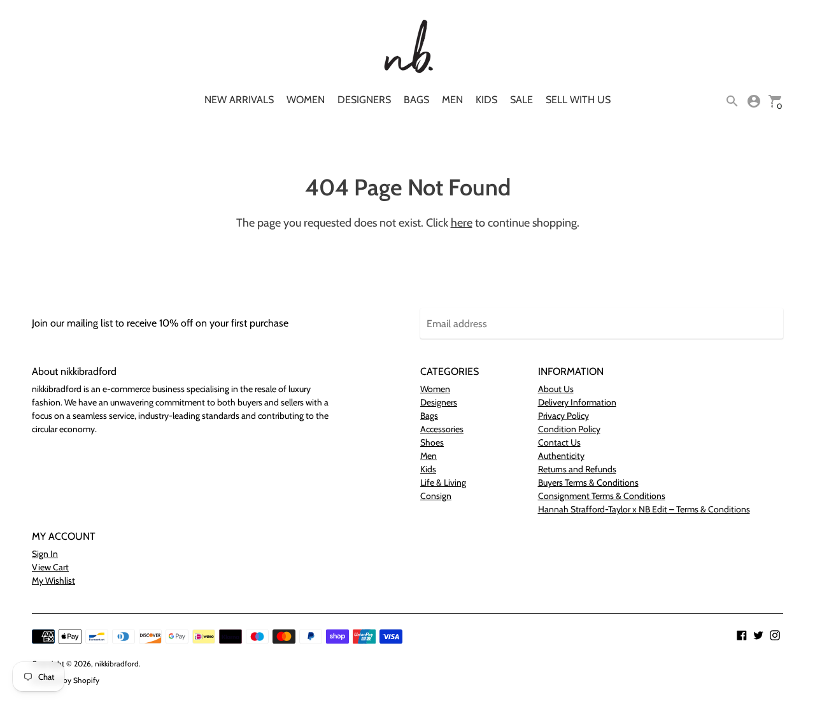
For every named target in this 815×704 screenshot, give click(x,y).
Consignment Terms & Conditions (601, 496)
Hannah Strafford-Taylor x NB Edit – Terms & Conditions (644, 509)
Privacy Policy (563, 415)
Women (306, 100)
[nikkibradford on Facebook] (742, 634)
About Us (556, 389)
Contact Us (559, 442)
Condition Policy (569, 429)
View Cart (50, 567)
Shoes (432, 442)
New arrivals (239, 100)
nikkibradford (117, 663)
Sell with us (578, 100)
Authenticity (561, 455)
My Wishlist (53, 580)
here (461, 223)
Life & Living (443, 482)
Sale (521, 100)
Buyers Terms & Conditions (588, 482)
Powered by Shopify (65, 680)
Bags (416, 100)
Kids (486, 100)
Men (452, 100)
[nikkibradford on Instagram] (775, 634)
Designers (364, 100)
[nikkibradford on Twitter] (758, 634)
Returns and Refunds (577, 469)
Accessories (442, 429)
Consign (435, 496)
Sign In (45, 554)
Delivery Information (577, 402)
